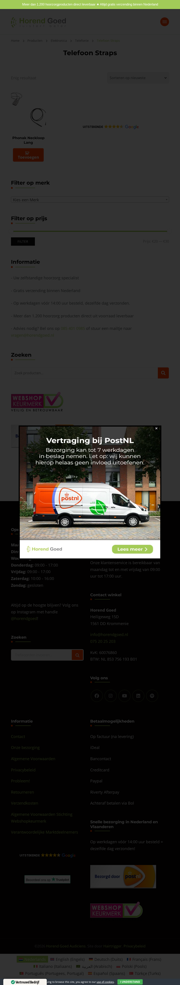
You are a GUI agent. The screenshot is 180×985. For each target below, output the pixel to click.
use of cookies (105, 982)
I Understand (130, 982)
